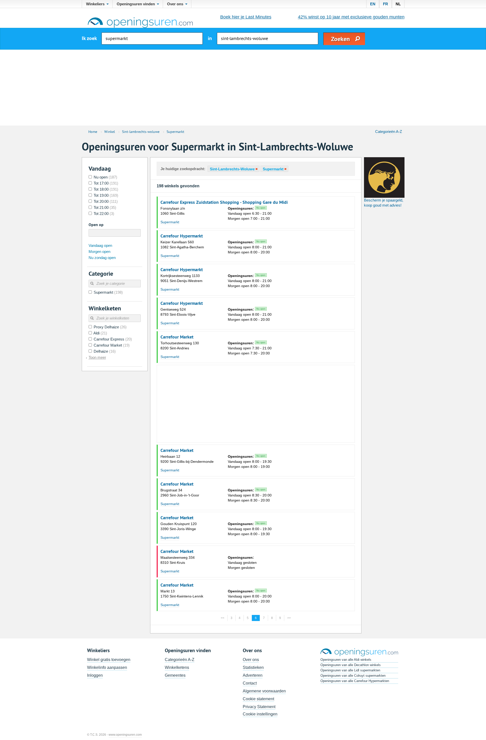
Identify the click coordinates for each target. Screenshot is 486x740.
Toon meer (97, 357)
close (256, 169)
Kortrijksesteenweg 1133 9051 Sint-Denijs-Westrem (181, 278)
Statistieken (253, 667)
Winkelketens (177, 667)
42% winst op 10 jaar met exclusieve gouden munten (351, 16)
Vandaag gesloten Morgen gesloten (242, 562)
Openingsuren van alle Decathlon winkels (350, 665)
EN (372, 4)
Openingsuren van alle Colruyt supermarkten (353, 675)
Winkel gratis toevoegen (108, 659)
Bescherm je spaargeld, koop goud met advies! (383, 202)
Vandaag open (100, 245)
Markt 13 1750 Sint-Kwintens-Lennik (181, 593)
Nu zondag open (102, 257)
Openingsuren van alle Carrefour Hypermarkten (354, 681)
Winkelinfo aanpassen (107, 667)
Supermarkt (169, 222)
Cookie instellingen (260, 714)
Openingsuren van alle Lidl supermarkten (350, 670)
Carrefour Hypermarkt (181, 236)
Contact (250, 683)
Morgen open (99, 251)
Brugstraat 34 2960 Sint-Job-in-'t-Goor (179, 492)
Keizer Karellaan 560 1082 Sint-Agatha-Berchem (182, 244)
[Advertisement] (243, 87)
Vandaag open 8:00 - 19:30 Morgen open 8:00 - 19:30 (250, 529)
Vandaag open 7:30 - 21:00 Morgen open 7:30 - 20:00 (250, 348)
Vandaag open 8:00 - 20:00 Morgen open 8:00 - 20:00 (250, 596)
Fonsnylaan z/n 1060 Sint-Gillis (172, 210)
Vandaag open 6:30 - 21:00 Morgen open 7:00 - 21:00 (250, 213)
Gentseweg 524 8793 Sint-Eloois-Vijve (177, 311)
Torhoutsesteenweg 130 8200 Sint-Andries (179, 345)
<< (222, 618)
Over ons (251, 659)
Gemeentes (175, 675)
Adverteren (252, 675)
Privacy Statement (259, 707)
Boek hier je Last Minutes (245, 16)
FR (385, 4)
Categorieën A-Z (388, 131)
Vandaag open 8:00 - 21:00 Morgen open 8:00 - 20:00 (250, 247)
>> (289, 618)
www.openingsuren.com (125, 734)
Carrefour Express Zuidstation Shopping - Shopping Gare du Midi (224, 202)
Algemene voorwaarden (264, 691)
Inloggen (95, 675)
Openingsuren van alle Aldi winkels (345, 660)
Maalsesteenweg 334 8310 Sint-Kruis (177, 560)
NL (398, 4)
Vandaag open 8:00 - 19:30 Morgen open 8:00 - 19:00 (250, 461)
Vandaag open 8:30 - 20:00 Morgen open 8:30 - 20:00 (250, 495)
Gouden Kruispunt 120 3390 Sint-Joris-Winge (178, 526)
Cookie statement (258, 699)
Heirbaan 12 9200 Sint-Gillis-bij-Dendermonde (187, 459)
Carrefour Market (176, 337)
